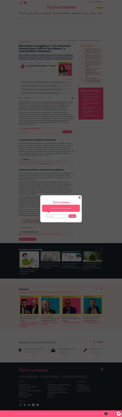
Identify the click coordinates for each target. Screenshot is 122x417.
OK (106, 413)
